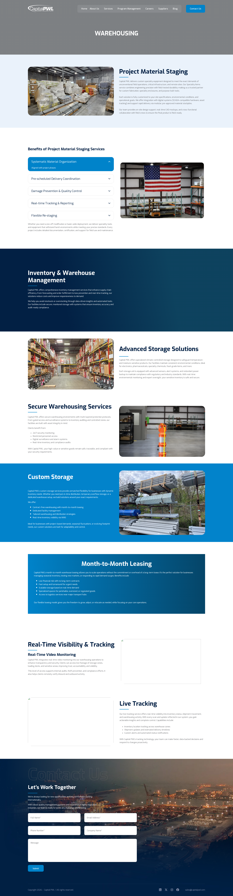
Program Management (129, 8)
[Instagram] (172, 889)
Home (84, 8)
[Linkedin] (160, 889)
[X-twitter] (166, 889)
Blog (175, 8)
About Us (94, 8)
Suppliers (163, 8)
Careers (150, 8)
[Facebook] (177, 889)
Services (108, 8)
